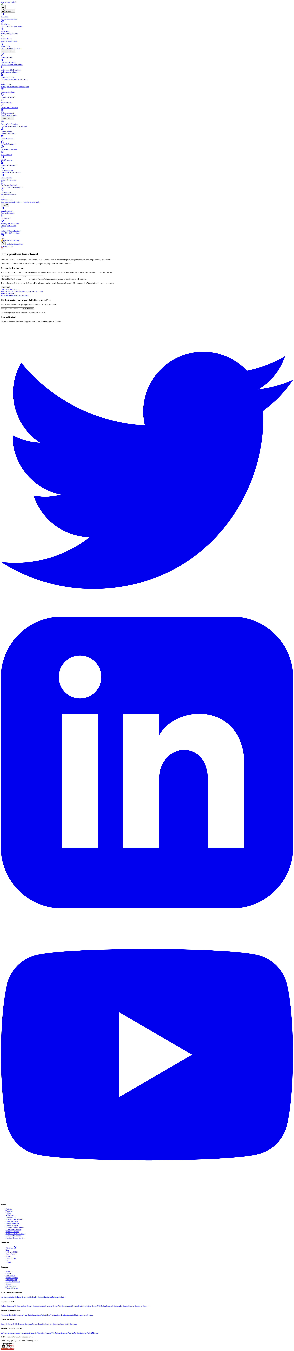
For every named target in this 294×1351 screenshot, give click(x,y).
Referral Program (12, 1278)
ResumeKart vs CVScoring (15, 1234)
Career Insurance (12, 1221)
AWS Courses (17, 1306)
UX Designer (56, 1333)
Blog (7, 1250)
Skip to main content (8, 2)
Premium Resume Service (15, 1228)
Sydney (90, 1315)
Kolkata (43, 1315)
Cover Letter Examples (68, 1324)
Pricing (16, 240)
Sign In (8, 244)
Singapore (78, 1315)
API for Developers (13, 1282)
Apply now (5, 287)
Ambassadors (10, 1276)
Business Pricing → (59, 1297)
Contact (8, 1284)
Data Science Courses (31, 1306)
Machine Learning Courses (48, 1306)
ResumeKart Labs (12, 1232)
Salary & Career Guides (9, 1324)
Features (9, 1209)
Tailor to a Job (11, 1217)
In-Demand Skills (12, 1252)
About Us (9, 1271)
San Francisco (59, 1315)
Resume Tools (6, 52)
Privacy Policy (11, 1286)
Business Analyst (67, 1333)
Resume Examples (12, 1223)
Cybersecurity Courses (120, 1306)
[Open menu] (3, 7)
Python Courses (6, 1306)
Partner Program (11, 1280)
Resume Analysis (12, 1225)
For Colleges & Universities (22, 1297)
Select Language (7, 1341)
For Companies (6, 1297)
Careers (8, 1274)
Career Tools (6, 119)
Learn (4, 205)
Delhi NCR (11, 1315)
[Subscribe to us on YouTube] (147, 1200)
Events (8, 1256)
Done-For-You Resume (14, 1219)
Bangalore (19, 1315)
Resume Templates (38, 1324)
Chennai (34, 1315)
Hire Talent (47, 1297)
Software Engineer (7, 1333)
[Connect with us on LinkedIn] (147, 908)
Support (8, 1262)
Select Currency (27, 1341)
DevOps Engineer (80, 1333)
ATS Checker (10, 1215)
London (67, 1315)
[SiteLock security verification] (7, 1349)
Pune (39, 1315)
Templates (9, 1211)
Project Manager (93, 1333)
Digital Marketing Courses (87, 1306)
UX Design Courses (104, 1306)
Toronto (84, 1315)
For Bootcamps (37, 1297)
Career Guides (11, 1254)
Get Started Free (17, 244)
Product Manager (20, 1333)
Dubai (72, 1315)
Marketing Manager (44, 1333)
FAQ (7, 1260)
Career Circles (11, 1258)
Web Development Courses (68, 1306)
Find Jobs (8, 11)
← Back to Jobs (7, 246)
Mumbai (4, 1315)
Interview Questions (52, 1324)
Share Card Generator (13, 1230)
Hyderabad (27, 1315)
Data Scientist (32, 1333)
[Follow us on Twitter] (147, 615)
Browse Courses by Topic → (139, 1306)
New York (50, 1315)
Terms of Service (12, 1288)
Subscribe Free (28, 309)
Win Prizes (10, 1248)
